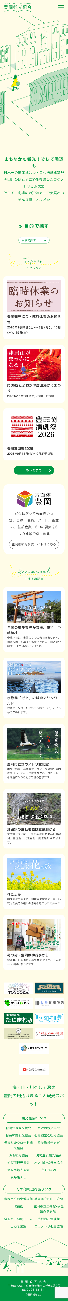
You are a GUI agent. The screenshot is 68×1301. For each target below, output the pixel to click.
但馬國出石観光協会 (48, 1135)
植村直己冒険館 (49, 1219)
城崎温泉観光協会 (18, 1128)
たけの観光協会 (49, 1128)
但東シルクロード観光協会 (18, 1145)
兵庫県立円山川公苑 (48, 1198)
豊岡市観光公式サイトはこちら (34, 544)
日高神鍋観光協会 (18, 1135)
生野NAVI (49, 1169)
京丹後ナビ (18, 1177)
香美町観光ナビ (49, 1142)
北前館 (18, 1206)
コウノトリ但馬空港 (48, 1226)
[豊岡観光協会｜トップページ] (16, 11)
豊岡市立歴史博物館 (18, 1198)
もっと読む (34, 470)
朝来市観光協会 (18, 1169)
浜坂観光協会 (18, 1155)
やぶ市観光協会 (18, 1162)
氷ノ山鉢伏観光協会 (48, 1162)
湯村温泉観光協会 (48, 1155)
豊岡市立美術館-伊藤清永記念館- (49, 1209)
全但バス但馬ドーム (18, 1219)
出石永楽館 (18, 1226)
